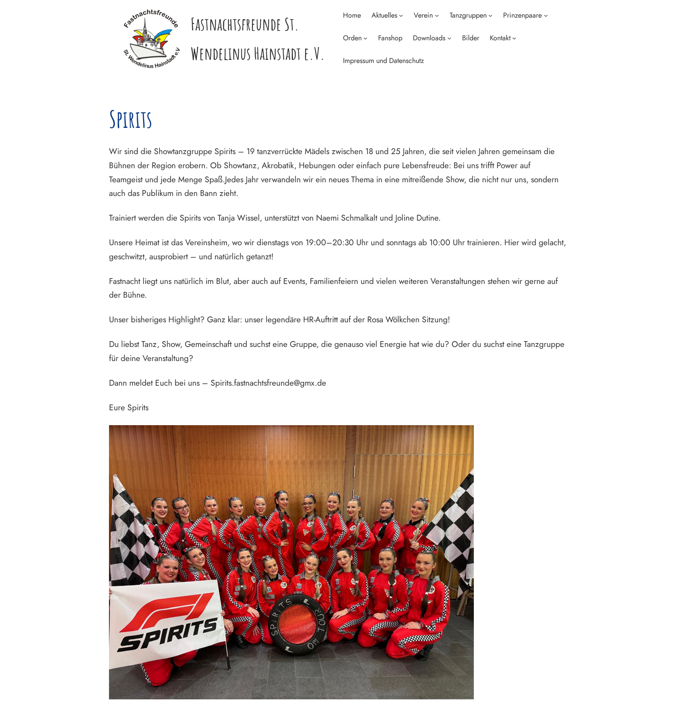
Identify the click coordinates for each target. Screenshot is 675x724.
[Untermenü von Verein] (437, 15)
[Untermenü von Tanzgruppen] (490, 15)
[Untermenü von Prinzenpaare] (546, 15)
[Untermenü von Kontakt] (514, 38)
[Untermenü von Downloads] (449, 38)
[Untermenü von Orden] (365, 38)
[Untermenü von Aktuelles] (401, 15)
